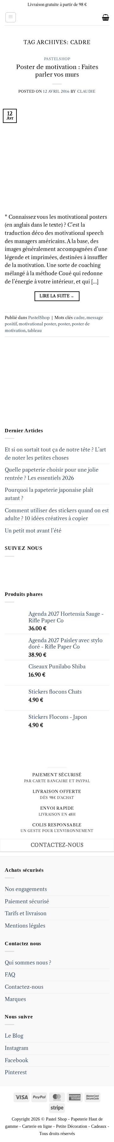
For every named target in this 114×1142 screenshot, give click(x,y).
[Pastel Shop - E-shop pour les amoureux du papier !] (57, 17)
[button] (10, 17)
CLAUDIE (86, 91)
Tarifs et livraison (26, 913)
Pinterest (16, 1072)
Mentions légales (25, 926)
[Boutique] (36, 387)
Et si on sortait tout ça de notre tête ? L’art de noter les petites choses (55, 453)
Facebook (16, 1060)
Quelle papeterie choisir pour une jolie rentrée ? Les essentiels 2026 (51, 474)
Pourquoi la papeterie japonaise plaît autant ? (49, 494)
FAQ (10, 974)
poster (64, 324)
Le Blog (14, 1036)
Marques (15, 999)
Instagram (16, 1048)
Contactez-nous (24, 987)
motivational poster (37, 324)
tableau (35, 330)
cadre (79, 317)
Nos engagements (26, 889)
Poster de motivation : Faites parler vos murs (57, 71)
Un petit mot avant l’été (33, 530)
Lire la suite (57, 296)
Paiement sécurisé (27, 901)
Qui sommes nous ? (28, 962)
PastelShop (57, 59)
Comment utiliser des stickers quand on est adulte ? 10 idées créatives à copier (57, 514)
